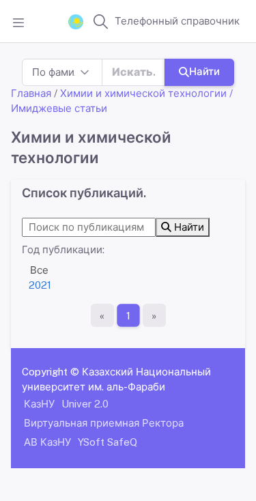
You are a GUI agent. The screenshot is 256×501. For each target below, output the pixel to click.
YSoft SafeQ (107, 442)
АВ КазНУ (47, 442)
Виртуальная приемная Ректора (104, 423)
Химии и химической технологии (143, 93)
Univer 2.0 (85, 404)
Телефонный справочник (177, 21)
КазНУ (39, 404)
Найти (204, 71)
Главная (31, 93)
